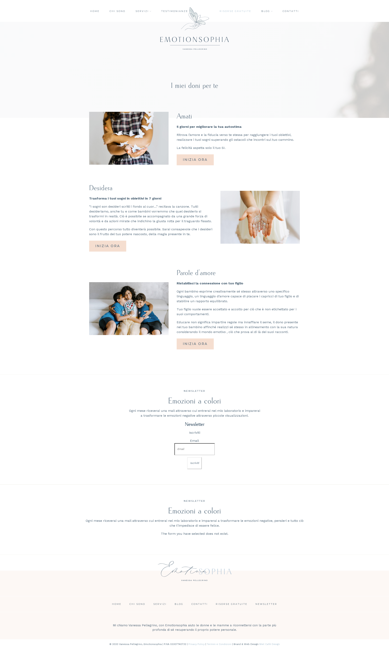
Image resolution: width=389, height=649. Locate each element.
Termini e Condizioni (219, 644)
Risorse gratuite (235, 11)
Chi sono (117, 11)
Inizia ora (195, 160)
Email (194, 441)
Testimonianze (174, 11)
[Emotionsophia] (195, 578)
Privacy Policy (196, 644)
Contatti (291, 11)
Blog (265, 11)
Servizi (142, 11)
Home (94, 11)
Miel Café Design (269, 644)
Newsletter (266, 604)
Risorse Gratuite (231, 604)
